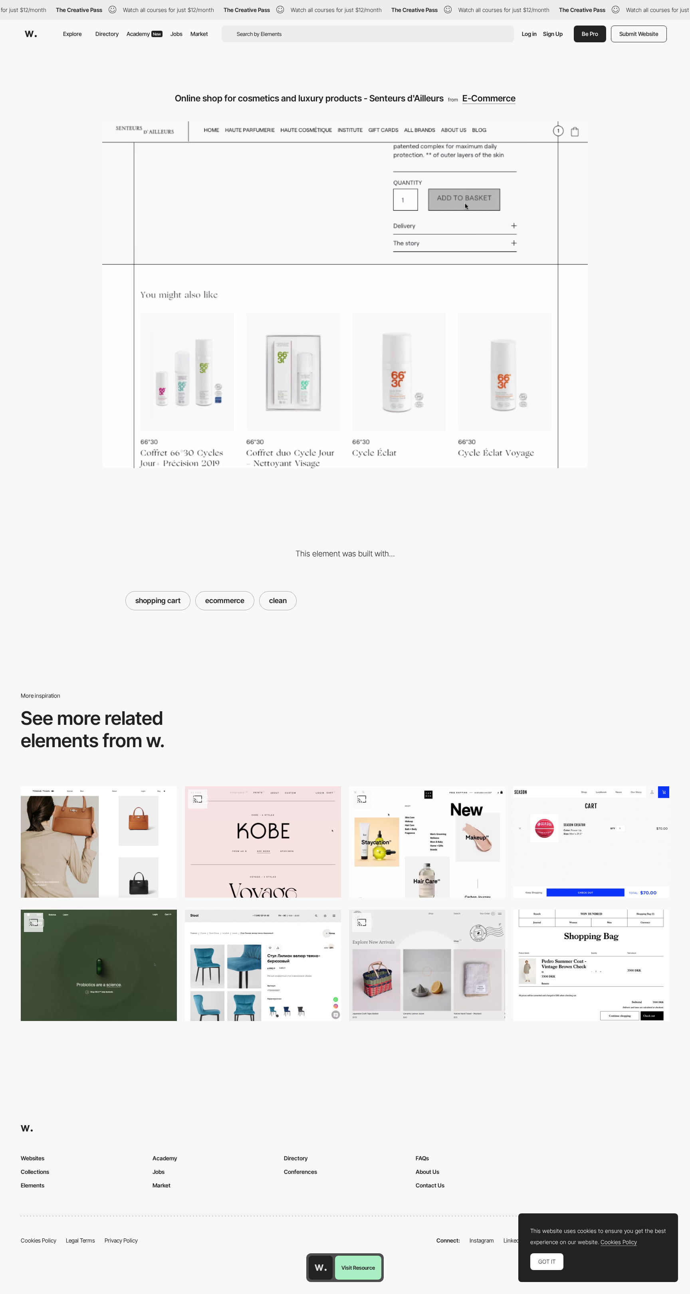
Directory (107, 33)
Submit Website (638, 33)
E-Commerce (489, 98)
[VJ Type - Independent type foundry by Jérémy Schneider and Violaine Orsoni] (263, 842)
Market (199, 33)
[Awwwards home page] (321, 1268)
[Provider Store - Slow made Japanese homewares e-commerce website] (427, 965)
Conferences (300, 1171)
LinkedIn (514, 1240)
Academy (144, 33)
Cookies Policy (38, 1240)
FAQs (422, 1158)
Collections (35, 1171)
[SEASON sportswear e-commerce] (591, 842)
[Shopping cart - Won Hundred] (591, 965)
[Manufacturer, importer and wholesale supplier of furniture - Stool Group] (263, 965)
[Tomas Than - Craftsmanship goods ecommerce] (99, 842)
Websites (32, 1158)
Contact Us (430, 1185)
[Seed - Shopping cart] (99, 965)
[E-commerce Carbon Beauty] (427, 842)
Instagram (482, 1240)
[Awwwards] (31, 34)
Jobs (176, 33)
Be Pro (590, 33)
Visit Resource (358, 1267)
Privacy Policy (121, 1240)
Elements (32, 1185)
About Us (427, 1171)
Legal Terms (80, 1240)
